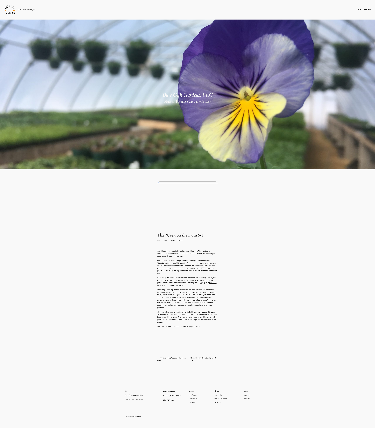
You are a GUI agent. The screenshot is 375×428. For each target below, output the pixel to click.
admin (172, 240)
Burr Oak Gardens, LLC (27, 10)
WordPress (137, 416)
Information (179, 240)
